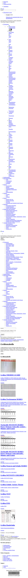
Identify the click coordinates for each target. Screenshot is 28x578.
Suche (2, 10)
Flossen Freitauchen (10, 211)
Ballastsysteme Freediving (11, 210)
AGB (4, 2)
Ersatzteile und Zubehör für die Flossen (14, 203)
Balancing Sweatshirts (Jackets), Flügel (14, 257)
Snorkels (5, 193)
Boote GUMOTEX (10, 273)
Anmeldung (5, 6)
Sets (7, 190)
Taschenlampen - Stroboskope (12, 258)
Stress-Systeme (9, 263)
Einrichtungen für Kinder (11, 269)
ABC (7, 179)
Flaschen (8, 264)
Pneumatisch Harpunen (11, 205)
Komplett (8, 183)
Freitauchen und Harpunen (9, 209)
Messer (7, 260)
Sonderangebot (6, 177)
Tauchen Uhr (9, 229)
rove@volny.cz (15, 536)
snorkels (8, 194)
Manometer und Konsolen (11, 225)
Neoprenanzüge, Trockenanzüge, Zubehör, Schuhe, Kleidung (12, 340)
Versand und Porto (7, 4)
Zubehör (8, 197)
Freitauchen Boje (9, 213)
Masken (5, 184)
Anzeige (2, 382)
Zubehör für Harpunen (11, 208)
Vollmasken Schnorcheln (11, 189)
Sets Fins (8, 201)
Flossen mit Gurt (9, 199)
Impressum (5, 1)
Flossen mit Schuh (10, 200)
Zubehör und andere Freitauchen (13, 221)
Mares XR (8, 252)
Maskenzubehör (9, 192)
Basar (7, 270)
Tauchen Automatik (10, 255)
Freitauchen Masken (10, 215)
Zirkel (7, 227)
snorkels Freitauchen (10, 219)
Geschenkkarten (9, 271)
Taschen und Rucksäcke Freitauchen (14, 220)
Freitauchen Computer (11, 214)
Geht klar (14, 572)
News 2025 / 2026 (10, 245)
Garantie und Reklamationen (9, 568)
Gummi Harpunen (10, 206)
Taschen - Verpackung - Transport (13, 259)
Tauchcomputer (9, 224)
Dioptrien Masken (10, 188)
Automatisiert (9, 181)
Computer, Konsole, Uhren (9, 222)
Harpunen (5, 204)
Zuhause (2, 339)
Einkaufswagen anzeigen (11, 17)
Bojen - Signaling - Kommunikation (13, 261)
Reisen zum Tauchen (7, 560)
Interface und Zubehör (11, 226)
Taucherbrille (9, 185)
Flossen (5, 198)
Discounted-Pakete (7, 178)
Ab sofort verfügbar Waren (9, 550)
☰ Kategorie (6, 24)
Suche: (2, 328)
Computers (8, 182)
